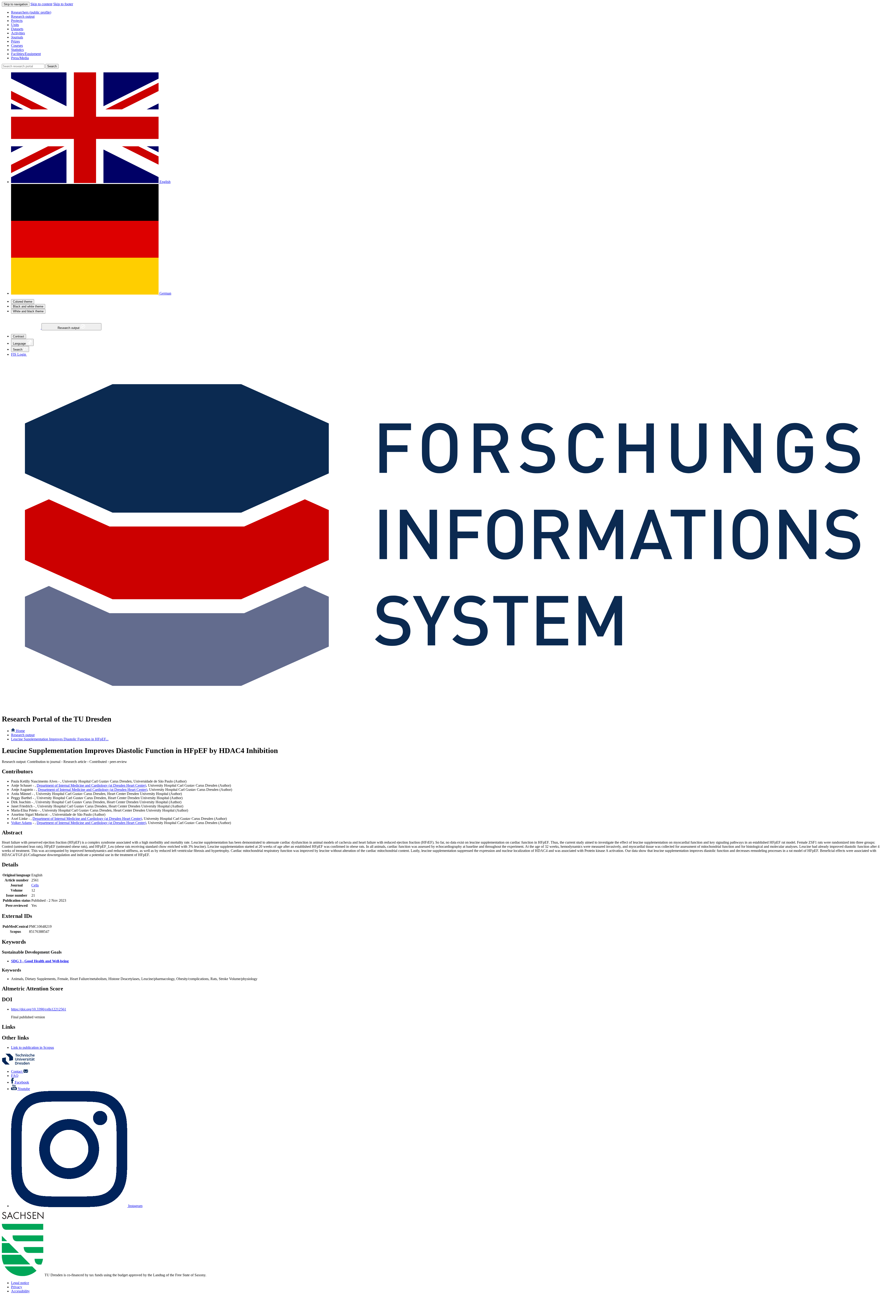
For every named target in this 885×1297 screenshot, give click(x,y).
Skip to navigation (16, 4)
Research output (69, 328)
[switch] (22, 301)
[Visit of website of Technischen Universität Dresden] (21, 1064)
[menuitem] (447, 12)
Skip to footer (63, 4)
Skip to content (41, 4)
